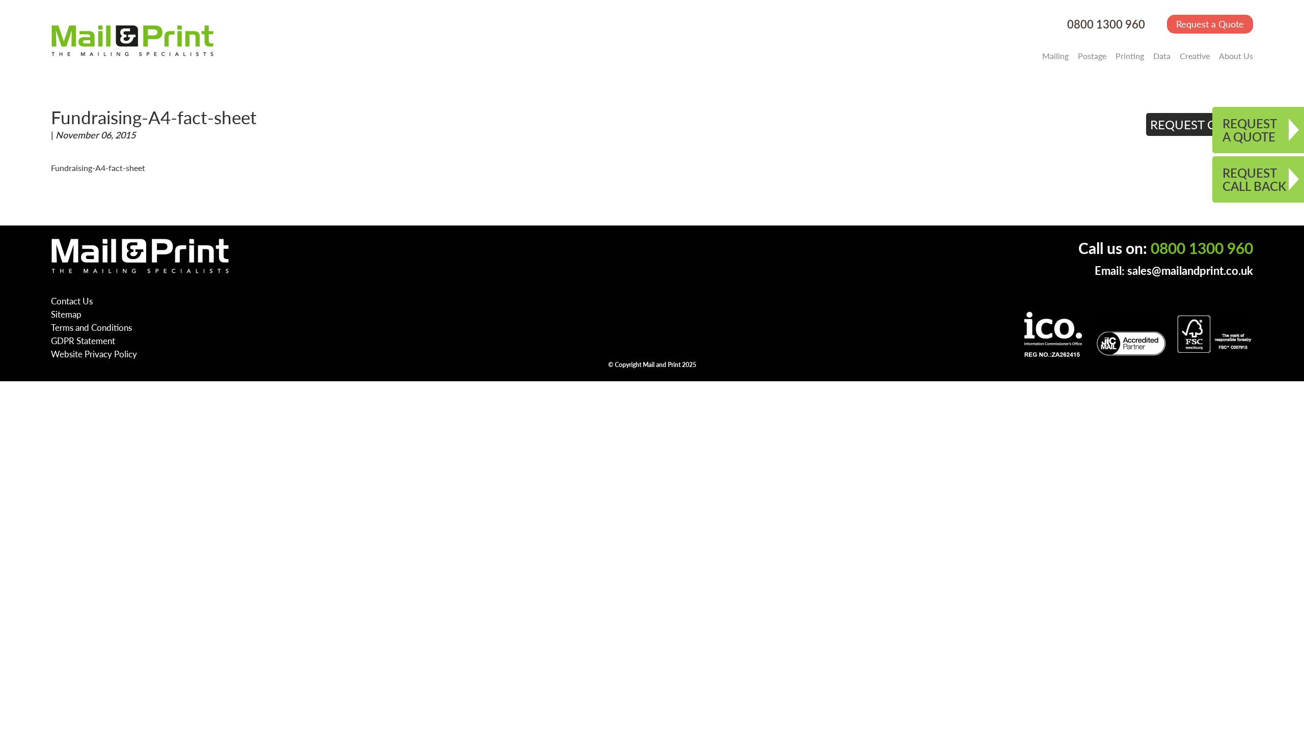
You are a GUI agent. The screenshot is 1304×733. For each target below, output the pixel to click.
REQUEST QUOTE (1199, 124)
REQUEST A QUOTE (1249, 130)
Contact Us (72, 301)
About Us (1236, 56)
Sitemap (66, 314)
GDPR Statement (83, 340)
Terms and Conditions (91, 327)
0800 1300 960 (1106, 24)
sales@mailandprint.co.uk (1190, 270)
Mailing (1055, 56)
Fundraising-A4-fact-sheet (98, 168)
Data (1162, 56)
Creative (1195, 56)
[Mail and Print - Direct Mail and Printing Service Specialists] (132, 40)
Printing (1130, 56)
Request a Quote (1210, 23)
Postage (1092, 56)
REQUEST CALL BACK (1254, 179)
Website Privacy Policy (94, 354)
